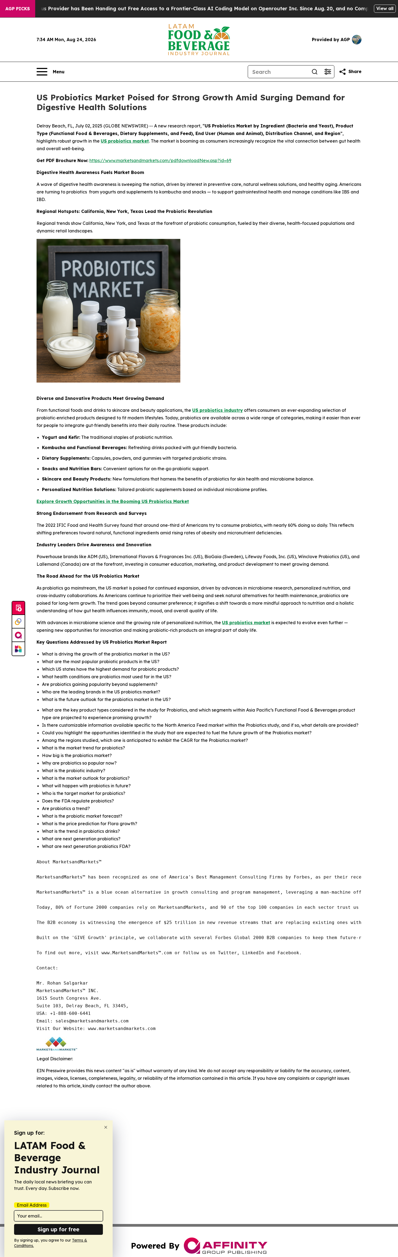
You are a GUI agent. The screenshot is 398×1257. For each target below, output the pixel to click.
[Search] (314, 71)
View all (384, 8)
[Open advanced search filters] (327, 71)
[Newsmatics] (18, 649)
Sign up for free (58, 1229)
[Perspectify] (18, 621)
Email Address (32, 1205)
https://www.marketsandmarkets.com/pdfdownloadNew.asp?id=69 (160, 160)
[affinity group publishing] (18, 635)
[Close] (105, 1127)
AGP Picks (17, 8)
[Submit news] (18, 608)
